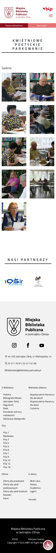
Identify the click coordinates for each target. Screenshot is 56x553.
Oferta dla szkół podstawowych (11, 486)
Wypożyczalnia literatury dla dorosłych (42, 396)
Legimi (33, 491)
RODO (15, 539)
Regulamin (8, 405)
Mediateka (8, 436)
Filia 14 (6, 463)
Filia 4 (6, 443)
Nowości (7, 495)
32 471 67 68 (29, 363)
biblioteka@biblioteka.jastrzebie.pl (24, 370)
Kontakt (32, 499)
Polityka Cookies (36, 539)
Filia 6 (6, 450)
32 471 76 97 (14, 363)
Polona (33, 484)
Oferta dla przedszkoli (13, 481)
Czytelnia (34, 408)
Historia (7, 394)
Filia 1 (6, 432)
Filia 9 (6, 456)
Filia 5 (6, 446)
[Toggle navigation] (50, 15)
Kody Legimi (42, 25)
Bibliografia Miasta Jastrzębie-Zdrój (12, 399)
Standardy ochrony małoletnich (12, 413)
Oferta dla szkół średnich (15, 491)
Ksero (6, 498)
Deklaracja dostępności (14, 418)
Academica (35, 488)
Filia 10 (6, 460)
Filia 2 (6, 439)
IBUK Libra (35, 481)
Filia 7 (6, 453)
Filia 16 (6, 467)
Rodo (5, 408)
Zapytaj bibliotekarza (14, 25)
